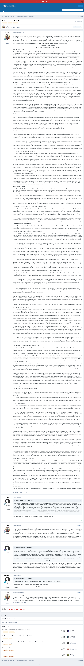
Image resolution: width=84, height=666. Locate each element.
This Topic (77, 9)
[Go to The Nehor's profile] (68, 631)
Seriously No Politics (41, 1)
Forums (3, 9)
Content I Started (15, 9)
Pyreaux (8, 26)
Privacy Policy (40, 664)
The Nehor (72, 630)
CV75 (7, 497)
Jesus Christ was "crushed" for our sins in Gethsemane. (13, 629)
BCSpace (5, 630)
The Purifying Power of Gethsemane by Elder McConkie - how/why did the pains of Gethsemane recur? (22, 641)
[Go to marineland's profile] (7, 580)
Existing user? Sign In (71, 5)
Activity (8, 9)
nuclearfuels (5, 636)
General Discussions (16, 27)
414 (7, 586)
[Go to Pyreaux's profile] (3, 26)
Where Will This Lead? (6, 653)
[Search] (81, 10)
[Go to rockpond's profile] (68, 655)
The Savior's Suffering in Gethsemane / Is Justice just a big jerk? (15, 635)
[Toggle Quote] (15, 500)
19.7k (8, 508)
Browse (22, 9)
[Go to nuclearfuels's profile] (68, 637)
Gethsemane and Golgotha (7, 647)
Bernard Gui (5, 655)
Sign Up (80, 5)
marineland (7, 575)
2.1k (8, 43)
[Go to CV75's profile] (7, 501)
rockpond (71, 654)
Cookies (45, 664)
